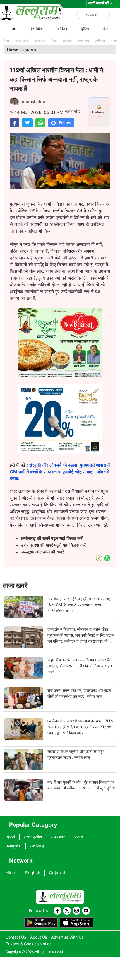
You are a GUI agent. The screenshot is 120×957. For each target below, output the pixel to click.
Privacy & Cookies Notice (29, 943)
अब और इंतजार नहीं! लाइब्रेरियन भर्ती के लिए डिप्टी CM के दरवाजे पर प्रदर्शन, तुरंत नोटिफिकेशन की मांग (78, 604)
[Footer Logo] (60, 897)
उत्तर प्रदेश (22, 40)
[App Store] (76, 922)
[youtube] (86, 911)
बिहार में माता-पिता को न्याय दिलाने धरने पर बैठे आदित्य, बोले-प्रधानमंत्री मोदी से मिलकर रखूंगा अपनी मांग (79, 665)
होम (14, 29)
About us (38, 937)
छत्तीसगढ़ (100, 40)
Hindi (11, 872)
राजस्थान (58, 837)
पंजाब (114, 40)
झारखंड (67, 40)
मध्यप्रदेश (83, 40)
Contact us (16, 937)
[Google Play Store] (41, 922)
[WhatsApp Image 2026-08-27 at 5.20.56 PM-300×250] (60, 452)
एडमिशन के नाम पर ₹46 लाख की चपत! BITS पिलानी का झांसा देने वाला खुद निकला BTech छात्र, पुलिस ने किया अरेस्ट (80, 727)
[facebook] (57, 911)
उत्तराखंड (39, 40)
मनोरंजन (62, 29)
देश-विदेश (37, 29)
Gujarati (57, 872)
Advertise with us (67, 937)
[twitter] (67, 911)
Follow (65, 122)
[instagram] (76, 911)
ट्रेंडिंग (85, 29)
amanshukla (32, 102)
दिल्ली (6, 40)
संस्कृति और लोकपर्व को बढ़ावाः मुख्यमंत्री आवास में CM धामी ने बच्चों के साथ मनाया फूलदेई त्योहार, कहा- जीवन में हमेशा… (60, 471)
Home (12, 49)
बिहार (54, 40)
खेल (105, 29)
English (32, 872)
